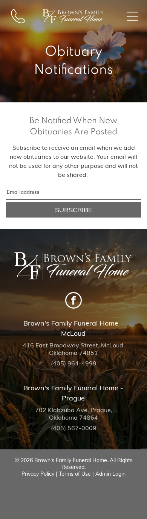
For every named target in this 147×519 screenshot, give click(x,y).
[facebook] (73, 301)
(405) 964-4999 (73, 363)
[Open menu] (132, 16)
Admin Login (110, 473)
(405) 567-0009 (73, 428)
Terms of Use (75, 473)
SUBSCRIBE (73, 209)
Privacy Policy (37, 473)
